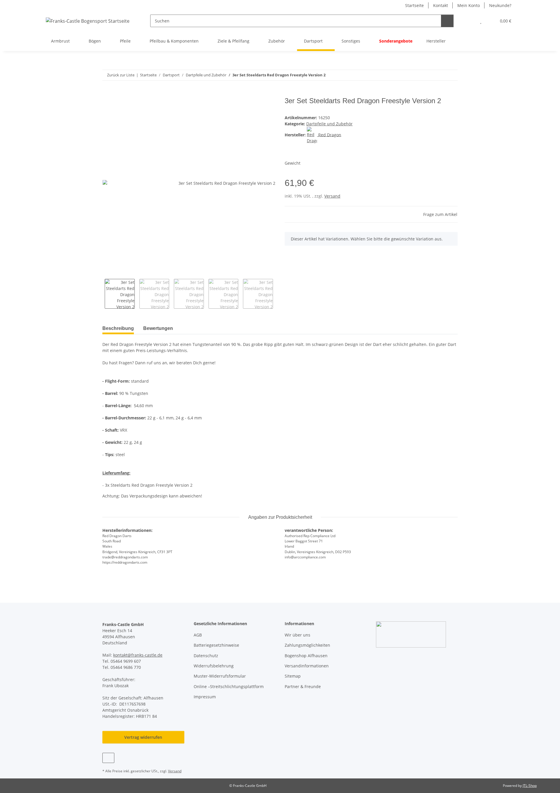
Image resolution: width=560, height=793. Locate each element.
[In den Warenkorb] (107, 93)
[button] (469, 21)
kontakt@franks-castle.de (137, 655)
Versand (332, 196)
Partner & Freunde (303, 686)
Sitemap (293, 676)
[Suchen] (447, 21)
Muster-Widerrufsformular (220, 676)
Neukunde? (500, 5)
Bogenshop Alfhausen (306, 655)
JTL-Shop (530, 785)
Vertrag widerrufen (143, 737)
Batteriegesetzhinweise (216, 645)
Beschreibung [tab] (118, 328)
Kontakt (440, 5)
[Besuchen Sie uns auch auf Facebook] (108, 758)
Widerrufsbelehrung (214, 666)
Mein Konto (468, 5)
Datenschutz (206, 655)
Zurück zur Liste (120, 75)
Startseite (414, 5)
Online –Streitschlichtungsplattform (229, 686)
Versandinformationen (307, 666)
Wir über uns (297, 635)
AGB (198, 635)
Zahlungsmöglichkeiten (307, 645)
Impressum (205, 696)
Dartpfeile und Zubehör (329, 123)
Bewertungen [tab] (158, 328)
